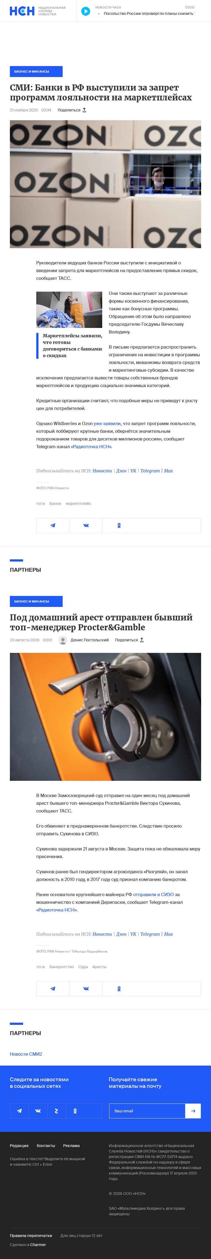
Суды (83, 966)
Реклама (71, 1145)
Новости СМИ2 (26, 1054)
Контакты (46, 1145)
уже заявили (107, 423)
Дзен (121, 471)
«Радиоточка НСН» (91, 447)
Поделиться (69, 110)
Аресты (99, 966)
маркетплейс (78, 503)
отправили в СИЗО (153, 894)
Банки (55, 503)
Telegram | (152, 471)
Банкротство (61, 966)
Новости (102, 471)
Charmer (38, 1244)
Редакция (19, 1145)
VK (133, 471)
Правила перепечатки (31, 1235)
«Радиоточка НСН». (57, 910)
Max (168, 471)
